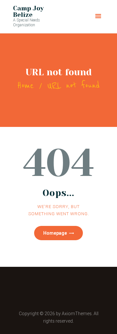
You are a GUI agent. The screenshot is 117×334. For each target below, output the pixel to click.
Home (25, 85)
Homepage (55, 233)
